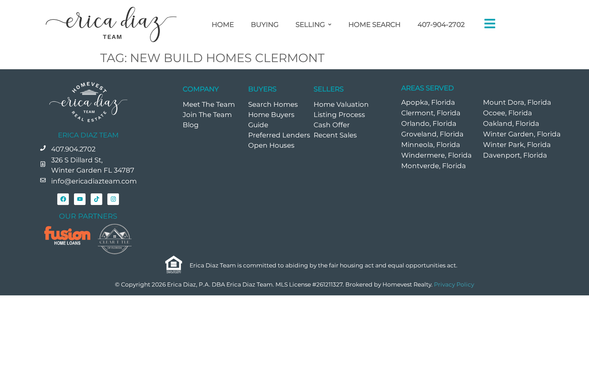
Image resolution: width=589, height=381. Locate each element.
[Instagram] (113, 199)
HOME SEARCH (374, 24)
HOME (223, 24)
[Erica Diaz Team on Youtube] (80, 199)
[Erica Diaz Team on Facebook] (63, 199)
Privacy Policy (454, 284)
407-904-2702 (441, 24)
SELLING (310, 24)
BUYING (264, 24)
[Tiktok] (96, 199)
